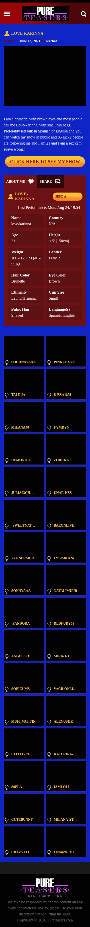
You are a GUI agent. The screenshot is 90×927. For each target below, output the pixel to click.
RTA (31, 896)
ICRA (57, 896)
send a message (62, 198)
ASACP (44, 896)
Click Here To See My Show (45, 161)
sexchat (51, 41)
